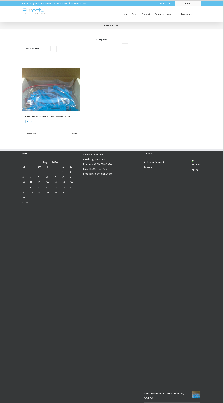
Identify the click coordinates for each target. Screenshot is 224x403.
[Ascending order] (125, 40)
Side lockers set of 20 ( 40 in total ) (48, 116)
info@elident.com (79, 3)
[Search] (196, 14)
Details (74, 134)
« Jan (25, 202)
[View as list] (114, 56)
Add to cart (31, 134)
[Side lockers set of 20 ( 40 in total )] (51, 89)
